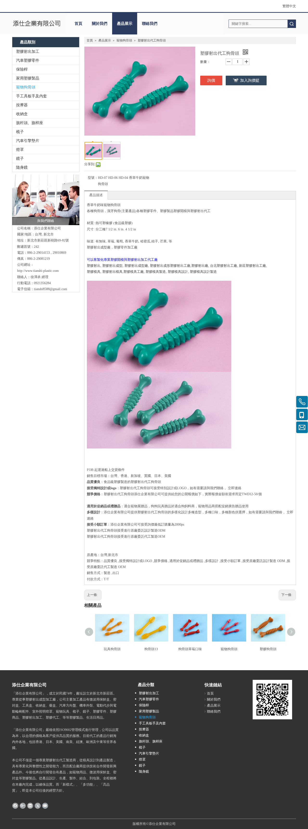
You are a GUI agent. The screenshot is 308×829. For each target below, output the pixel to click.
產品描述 (96, 195)
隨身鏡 (22, 167)
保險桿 (22, 69)
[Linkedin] (30, 805)
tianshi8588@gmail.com (50, 289)
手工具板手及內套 (31, 96)
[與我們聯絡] (45, 199)
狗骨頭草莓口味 (190, 649)
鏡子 (20, 158)
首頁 (78, 23)
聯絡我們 (149, 23)
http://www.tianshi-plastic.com (38, 271)
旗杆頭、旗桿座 (29, 123)
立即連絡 (234, 488)
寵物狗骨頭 (25, 87)
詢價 (211, 80)
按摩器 (22, 105)
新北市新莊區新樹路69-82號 (48, 240)
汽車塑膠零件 (27, 60)
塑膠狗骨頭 (268, 649)
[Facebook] (15, 805)
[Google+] (23, 805)
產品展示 (124, 23)
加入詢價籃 (249, 80)
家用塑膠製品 (27, 78)
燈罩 (20, 149)
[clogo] (36, 23)
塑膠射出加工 (27, 51)
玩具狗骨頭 (112, 649)
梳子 (20, 132)
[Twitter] (38, 805)
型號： (93, 178)
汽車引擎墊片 (27, 141)
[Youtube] (45, 805)
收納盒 (22, 114)
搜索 (292, 24)
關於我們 (99, 23)
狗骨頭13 (151, 649)
